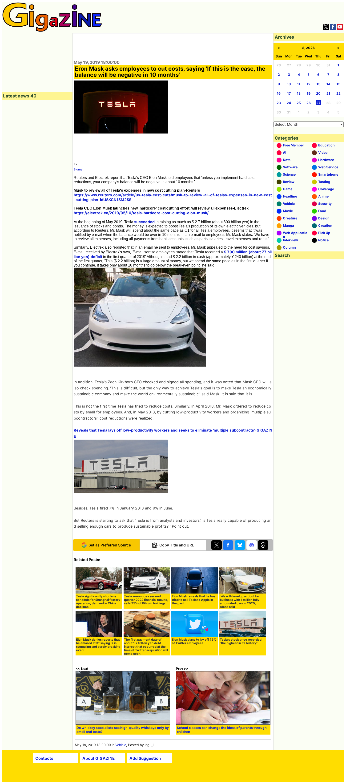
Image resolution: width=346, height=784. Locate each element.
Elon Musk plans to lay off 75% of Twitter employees (194, 641)
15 (338, 84)
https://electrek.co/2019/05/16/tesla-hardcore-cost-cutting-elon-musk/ (141, 212)
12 (308, 84)
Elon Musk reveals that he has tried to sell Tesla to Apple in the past (193, 599)
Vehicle (120, 745)
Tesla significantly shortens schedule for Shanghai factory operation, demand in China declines (98, 601)
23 (279, 103)
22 (338, 93)
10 (289, 84)
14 (328, 84)
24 (289, 103)
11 (298, 84)
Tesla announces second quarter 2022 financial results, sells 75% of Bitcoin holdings (146, 599)
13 (318, 84)
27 (318, 103)
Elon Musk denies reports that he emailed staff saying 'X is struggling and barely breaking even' (98, 645)
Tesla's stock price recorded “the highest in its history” (241, 641)
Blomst (79, 169)
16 (279, 93)
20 (318, 93)
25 (299, 103)
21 (328, 93)
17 (289, 93)
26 (308, 103)
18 (299, 93)
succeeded (144, 221)
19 (308, 93)
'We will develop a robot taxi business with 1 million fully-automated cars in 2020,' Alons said (240, 601)
